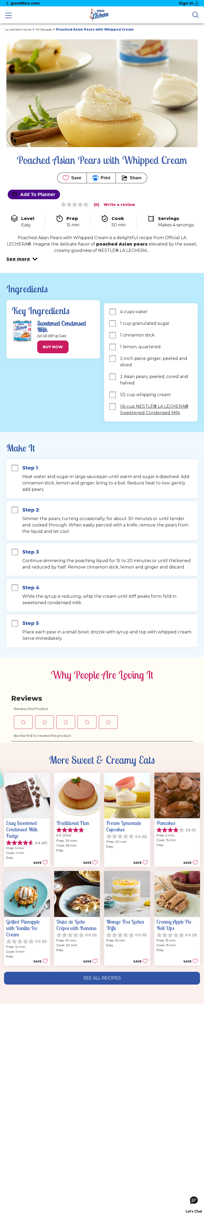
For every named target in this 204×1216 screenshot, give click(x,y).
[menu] (8, 16)
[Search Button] (195, 15)
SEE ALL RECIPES (102, 978)
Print (105, 178)
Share (136, 178)
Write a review (119, 204)
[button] (21, 259)
